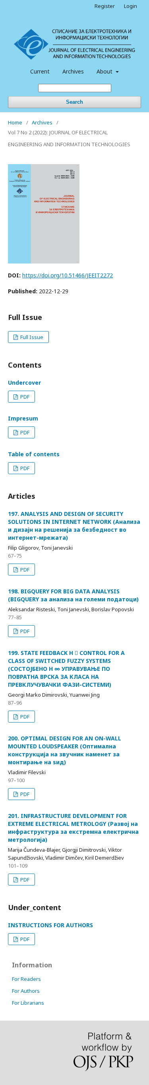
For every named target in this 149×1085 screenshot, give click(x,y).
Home (15, 122)
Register (105, 6)
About (105, 71)
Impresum (23, 418)
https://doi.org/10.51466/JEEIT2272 (67, 275)
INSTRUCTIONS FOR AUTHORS (50, 925)
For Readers (26, 978)
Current (40, 71)
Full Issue (31, 337)
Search (74, 102)
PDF (24, 396)
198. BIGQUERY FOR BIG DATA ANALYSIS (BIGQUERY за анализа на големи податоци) (73, 595)
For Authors (26, 990)
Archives (73, 71)
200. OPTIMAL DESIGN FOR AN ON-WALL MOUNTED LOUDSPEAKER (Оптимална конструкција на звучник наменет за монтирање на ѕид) (64, 750)
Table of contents (34, 454)
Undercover (24, 382)
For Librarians (28, 1002)
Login (130, 6)
